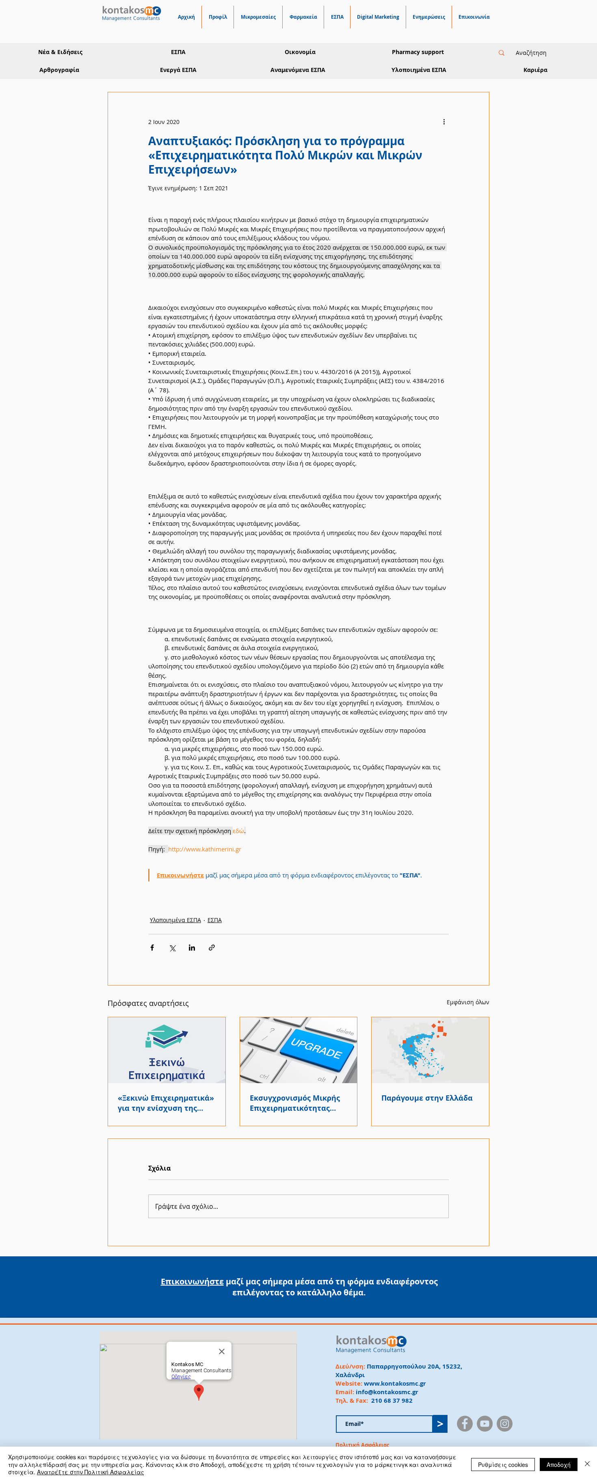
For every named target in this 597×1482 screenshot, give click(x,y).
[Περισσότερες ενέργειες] (444, 121)
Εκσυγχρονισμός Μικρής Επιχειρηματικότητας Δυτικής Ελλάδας (295, 1103)
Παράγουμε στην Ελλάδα (427, 1098)
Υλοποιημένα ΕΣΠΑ (175, 920)
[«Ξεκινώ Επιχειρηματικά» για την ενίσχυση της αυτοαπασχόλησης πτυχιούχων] (166, 1050)
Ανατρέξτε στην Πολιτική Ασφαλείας (90, 1472)
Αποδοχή (559, 1464)
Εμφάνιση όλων (468, 1002)
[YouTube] (485, 1424)
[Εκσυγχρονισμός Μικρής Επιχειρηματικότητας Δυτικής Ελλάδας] (298, 1050)
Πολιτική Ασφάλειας (362, 1445)
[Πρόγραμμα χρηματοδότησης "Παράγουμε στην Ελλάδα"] (430, 1050)
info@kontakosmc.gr (387, 1392)
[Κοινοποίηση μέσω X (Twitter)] (172, 947)
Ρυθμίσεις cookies (503, 1464)
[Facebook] (465, 1424)
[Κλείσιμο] (587, 1464)
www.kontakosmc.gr (395, 1383)
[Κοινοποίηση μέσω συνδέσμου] (212, 947)
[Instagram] (505, 1424)
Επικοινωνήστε (192, 1281)
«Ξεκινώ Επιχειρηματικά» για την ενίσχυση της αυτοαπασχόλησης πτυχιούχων (166, 1103)
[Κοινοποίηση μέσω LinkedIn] (192, 947)
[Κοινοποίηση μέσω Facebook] (152, 947)
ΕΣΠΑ (215, 920)
